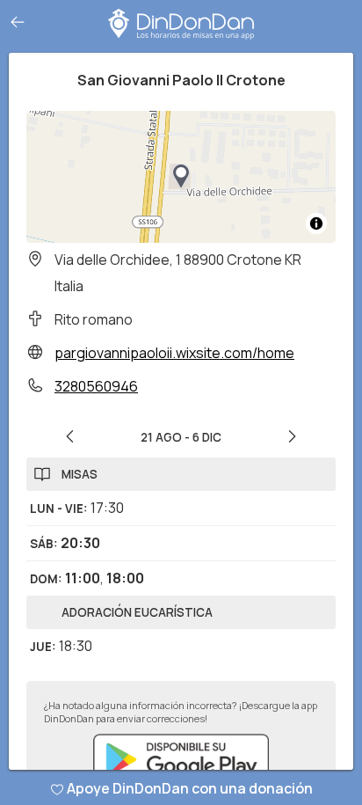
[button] (181, 177)
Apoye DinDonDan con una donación (190, 788)
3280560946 (96, 386)
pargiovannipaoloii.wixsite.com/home (174, 352)
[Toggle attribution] (316, 223)
